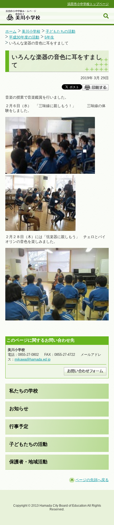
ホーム (10, 31)
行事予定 (18, 426)
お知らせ (18, 408)
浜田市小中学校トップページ (88, 4)
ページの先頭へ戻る (92, 480)
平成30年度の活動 (24, 37)
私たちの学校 (23, 390)
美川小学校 (31, 31)
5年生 (49, 37)
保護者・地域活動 (28, 461)
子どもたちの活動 (60, 31)
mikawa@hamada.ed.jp (32, 359)
